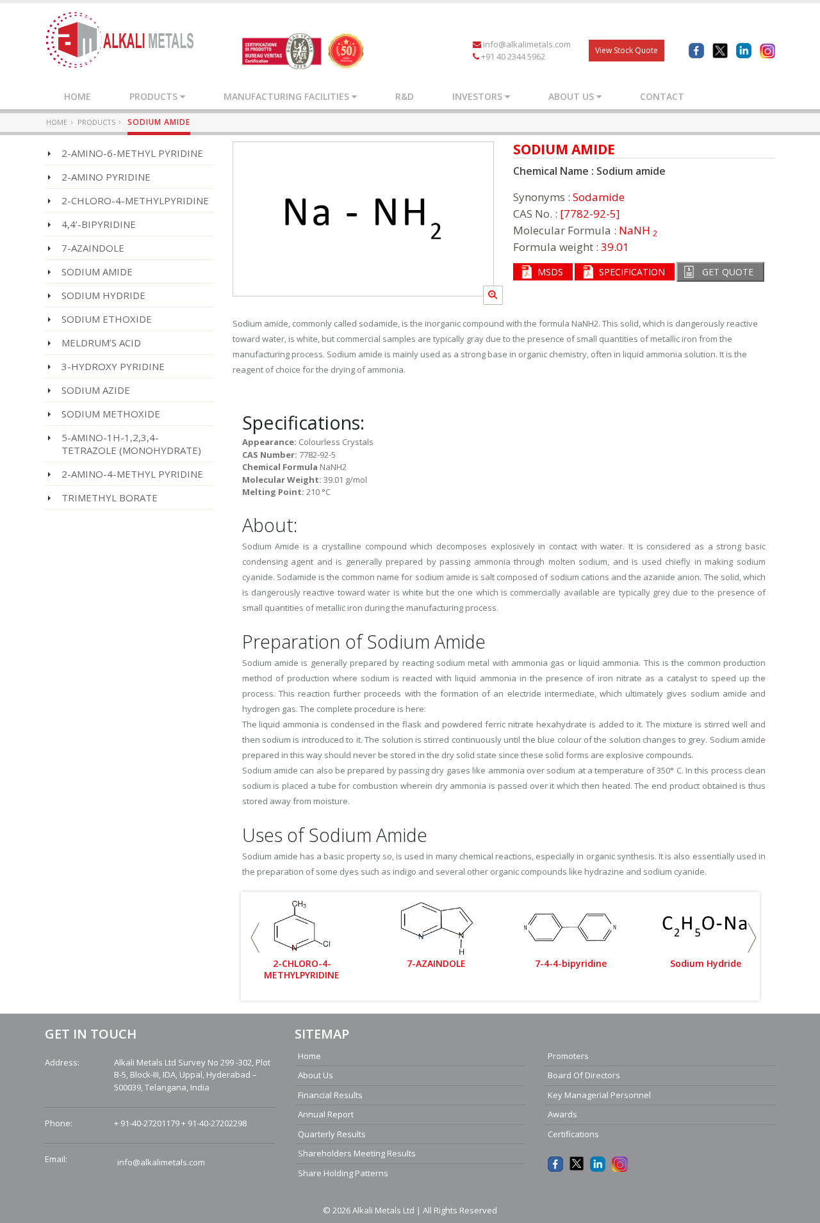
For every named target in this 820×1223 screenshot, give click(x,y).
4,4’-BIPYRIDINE (99, 224)
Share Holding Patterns (343, 1173)
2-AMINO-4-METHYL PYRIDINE (132, 473)
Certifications (573, 1134)
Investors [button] (478, 96)
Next (752, 938)
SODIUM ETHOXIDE (107, 318)
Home (77, 96)
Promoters (568, 1056)
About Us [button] (572, 96)
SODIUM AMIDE (97, 271)
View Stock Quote (626, 50)
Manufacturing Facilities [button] (288, 96)
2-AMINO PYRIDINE (106, 176)
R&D (404, 96)
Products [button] (154, 96)
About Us (315, 1075)
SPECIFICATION (632, 272)
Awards (562, 1114)
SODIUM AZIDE (96, 390)
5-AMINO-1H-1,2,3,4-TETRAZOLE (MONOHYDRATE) (131, 444)
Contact (662, 96)
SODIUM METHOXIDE (111, 413)
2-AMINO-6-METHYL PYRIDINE (132, 153)
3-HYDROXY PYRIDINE (113, 366)
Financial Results (330, 1095)
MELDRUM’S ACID (101, 342)
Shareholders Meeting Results (357, 1153)
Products (96, 122)
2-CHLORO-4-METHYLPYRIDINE (135, 200)
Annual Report (326, 1114)
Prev (254, 938)
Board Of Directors (584, 1075)
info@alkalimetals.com (527, 44)
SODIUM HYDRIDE (103, 295)
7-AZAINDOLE (93, 247)
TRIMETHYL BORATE (110, 497)
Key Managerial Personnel (599, 1095)
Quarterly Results (332, 1134)
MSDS (550, 272)
